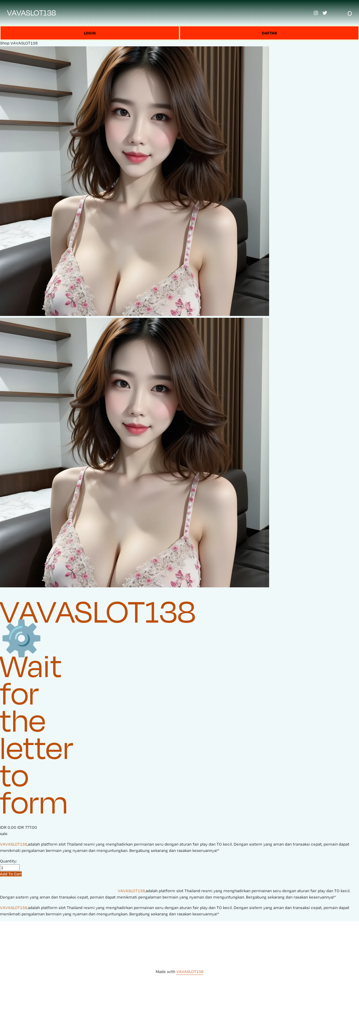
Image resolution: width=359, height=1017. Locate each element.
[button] (11, 873)
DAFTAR (269, 33)
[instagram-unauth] (316, 13)
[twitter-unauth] (324, 13)
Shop (4, 43)
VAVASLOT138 (31, 12)
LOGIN (90, 33)
